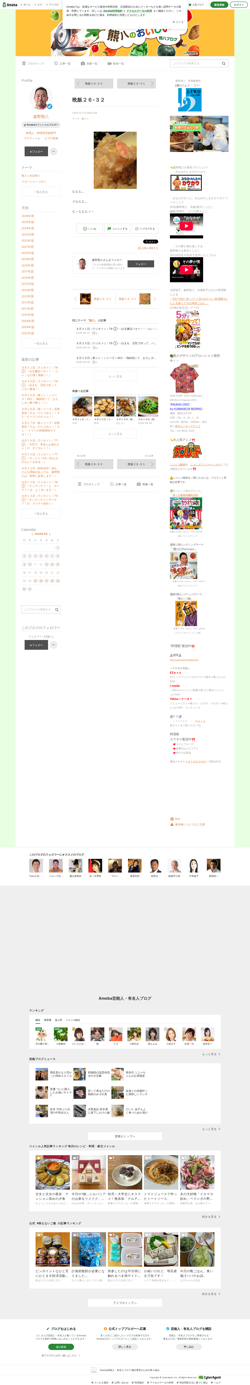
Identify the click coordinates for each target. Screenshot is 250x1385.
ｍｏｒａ (200, 720)
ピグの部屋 (51, 138)
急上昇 (58, 1019)
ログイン (239, 4)
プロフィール (32, 138)
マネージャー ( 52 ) (33, 181)
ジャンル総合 (73, 1019)
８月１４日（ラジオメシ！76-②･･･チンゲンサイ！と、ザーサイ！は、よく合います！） (40, 485)
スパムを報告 (101, 1382)
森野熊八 (41, 116)
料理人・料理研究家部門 (41, 133)
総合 (38, 1019)
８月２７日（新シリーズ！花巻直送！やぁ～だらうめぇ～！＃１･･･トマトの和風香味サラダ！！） (40, 428)
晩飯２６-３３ (94, 83)
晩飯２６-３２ (88, 100)
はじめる (61, 1346)
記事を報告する (150, 248)
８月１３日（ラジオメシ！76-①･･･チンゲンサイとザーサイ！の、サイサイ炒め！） (40, 499)
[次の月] (50, 534)
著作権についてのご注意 (190, 824)
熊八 (84, 118)
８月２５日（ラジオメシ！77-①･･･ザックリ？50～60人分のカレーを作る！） (40, 458)
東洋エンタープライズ (187, 426)
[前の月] (32, 534)
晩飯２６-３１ (136, 83)
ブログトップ (36, 63)
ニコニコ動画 (177, 464)
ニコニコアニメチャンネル (205, 464)
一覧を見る (41, 191)
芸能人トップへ (125, 1136)
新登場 (47, 1019)
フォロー (140, 264)
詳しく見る (125, 1346)
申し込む (189, 1346)
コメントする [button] (120, 228)
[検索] (223, 63)
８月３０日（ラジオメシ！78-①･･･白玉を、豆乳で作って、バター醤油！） (40, 384)
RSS (177, 819)
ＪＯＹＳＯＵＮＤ (195, 761)
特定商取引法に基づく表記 (193, 1382)
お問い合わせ (121, 1382)
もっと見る (115, 376)
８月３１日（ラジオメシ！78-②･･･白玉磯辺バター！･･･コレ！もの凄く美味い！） (40, 371)
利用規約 (139, 1382)
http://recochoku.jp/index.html (184, 660)
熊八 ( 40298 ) (30, 175)
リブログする (147, 228)
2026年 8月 (41, 533)
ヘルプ (217, 1382)
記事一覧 (65, 63)
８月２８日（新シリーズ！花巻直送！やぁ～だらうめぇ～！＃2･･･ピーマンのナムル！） (40, 412)
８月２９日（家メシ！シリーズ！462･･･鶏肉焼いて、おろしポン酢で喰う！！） (39, 398)
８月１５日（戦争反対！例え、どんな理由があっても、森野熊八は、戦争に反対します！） (40, 471)
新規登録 (219, 4)
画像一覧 (92, 63)
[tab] (38, 1020)
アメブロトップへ (125, 1302)
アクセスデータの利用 (161, 1382)
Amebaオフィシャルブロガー (42, 124)
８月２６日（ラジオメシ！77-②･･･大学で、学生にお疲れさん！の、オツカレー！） (40, 444)
